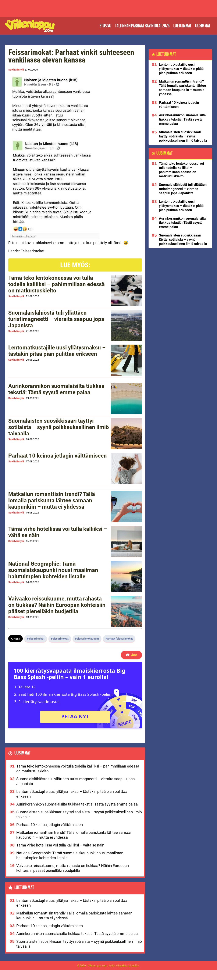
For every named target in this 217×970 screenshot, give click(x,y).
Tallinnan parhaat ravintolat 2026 (142, 26)
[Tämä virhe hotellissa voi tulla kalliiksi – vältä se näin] (126, 541)
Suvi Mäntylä (16, 69)
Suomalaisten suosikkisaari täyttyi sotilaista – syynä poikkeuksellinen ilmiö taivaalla (58, 427)
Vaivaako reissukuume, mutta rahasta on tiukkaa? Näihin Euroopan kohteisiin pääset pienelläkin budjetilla (57, 604)
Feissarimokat (35, 638)
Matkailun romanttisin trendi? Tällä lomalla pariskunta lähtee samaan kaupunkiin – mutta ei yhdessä (51, 500)
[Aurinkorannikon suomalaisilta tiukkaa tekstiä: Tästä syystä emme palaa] (126, 398)
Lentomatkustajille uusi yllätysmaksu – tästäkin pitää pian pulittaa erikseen (57, 350)
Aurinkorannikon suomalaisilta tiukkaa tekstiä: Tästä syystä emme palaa (56, 389)
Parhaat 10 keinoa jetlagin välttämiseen (57, 455)
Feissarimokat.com (87, 638)
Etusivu (105, 26)
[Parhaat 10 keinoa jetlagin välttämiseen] (126, 468)
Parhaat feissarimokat (119, 638)
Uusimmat (202, 26)
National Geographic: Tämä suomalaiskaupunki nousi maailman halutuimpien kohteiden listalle (53, 570)
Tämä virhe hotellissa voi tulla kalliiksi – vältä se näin (57, 532)
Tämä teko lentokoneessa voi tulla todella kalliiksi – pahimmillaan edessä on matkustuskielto (56, 284)
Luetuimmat (182, 26)
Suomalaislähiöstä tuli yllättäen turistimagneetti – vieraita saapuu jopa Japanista (56, 319)
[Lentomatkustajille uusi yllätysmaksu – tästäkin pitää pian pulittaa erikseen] (126, 360)
